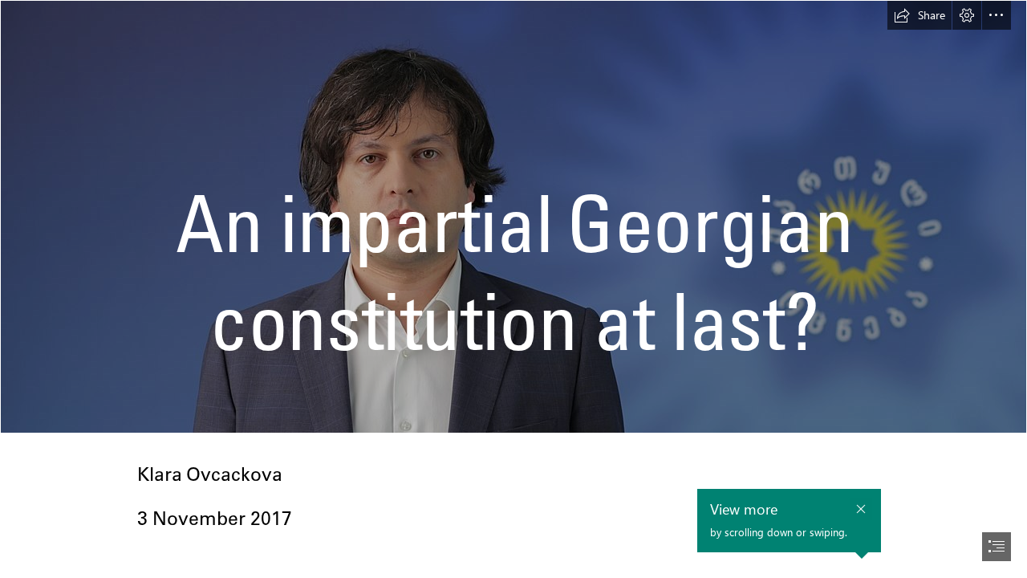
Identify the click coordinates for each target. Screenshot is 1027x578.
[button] (919, 15)
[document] (513, 289)
